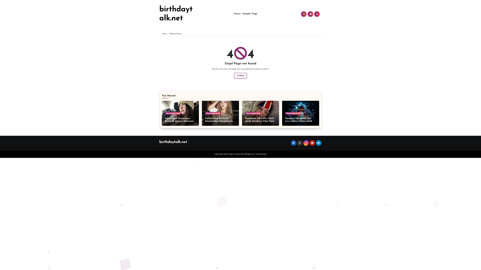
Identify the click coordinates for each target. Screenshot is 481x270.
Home (237, 14)
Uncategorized (173, 113)
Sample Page (250, 14)
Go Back (240, 75)
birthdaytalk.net (173, 142)
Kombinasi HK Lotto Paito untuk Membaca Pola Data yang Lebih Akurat (259, 121)
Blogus (248, 154)
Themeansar (260, 154)
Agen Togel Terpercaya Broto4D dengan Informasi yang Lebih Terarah (179, 121)
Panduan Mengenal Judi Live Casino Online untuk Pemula (298, 121)
